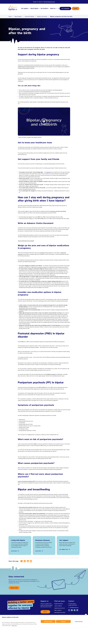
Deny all (63, 621)
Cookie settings (78, 621)
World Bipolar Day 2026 (59, 612)
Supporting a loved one (59, 608)
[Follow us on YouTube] (69, 610)
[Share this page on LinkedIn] (28, 561)
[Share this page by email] (31, 561)
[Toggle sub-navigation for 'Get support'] (29, 8)
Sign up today (14, 587)
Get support (24, 8)
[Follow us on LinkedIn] (77, 610)
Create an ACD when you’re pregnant (26, 241)
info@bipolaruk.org (74, 607)
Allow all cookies (48, 621)
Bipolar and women (42, 16)
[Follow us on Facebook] (72, 610)
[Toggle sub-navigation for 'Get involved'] (49, 8)
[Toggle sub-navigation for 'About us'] (56, 8)
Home (10, 16)
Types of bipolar (58, 606)
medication (42, 252)
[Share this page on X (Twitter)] (22, 561)
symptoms (48, 172)
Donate (75, 8)
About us (52, 8)
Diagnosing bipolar (58, 603)
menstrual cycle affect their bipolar (58, 211)
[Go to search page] (58, 8)
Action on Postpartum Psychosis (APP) (26, 481)
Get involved (44, 8)
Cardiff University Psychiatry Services (26, 66)
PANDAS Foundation (51, 374)
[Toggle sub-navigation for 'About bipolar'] (39, 8)
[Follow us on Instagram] (74, 610)
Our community (65, 8)
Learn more (14, 625)
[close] (86, 615)
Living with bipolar (29, 16)
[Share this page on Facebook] (25, 561)
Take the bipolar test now (49, 1)
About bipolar (34, 8)
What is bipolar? (58, 610)
